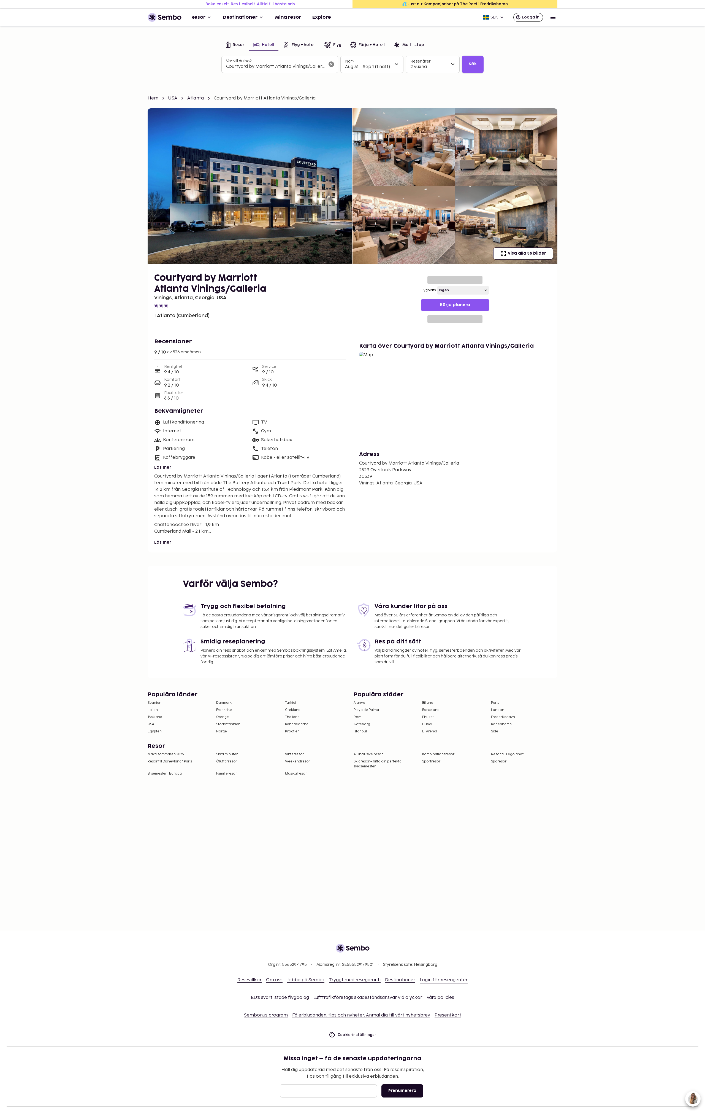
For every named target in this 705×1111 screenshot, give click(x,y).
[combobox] (275, 66)
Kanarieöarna (296, 724)
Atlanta (195, 98)
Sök (473, 64)
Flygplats (428, 290)
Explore (321, 17)
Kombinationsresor (438, 754)
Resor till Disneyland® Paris (170, 761)
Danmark (224, 703)
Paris (495, 703)
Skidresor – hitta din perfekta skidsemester (378, 763)
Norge (221, 731)
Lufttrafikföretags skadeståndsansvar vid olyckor (367, 997)
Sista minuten (227, 754)
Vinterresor (294, 754)
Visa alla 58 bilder (527, 253)
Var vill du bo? (238, 61)
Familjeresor (226, 774)
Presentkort (448, 1015)
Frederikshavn (503, 717)
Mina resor (288, 17)
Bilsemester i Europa (165, 774)
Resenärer (420, 61)
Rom (357, 717)
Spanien (154, 703)
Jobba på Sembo (305, 980)
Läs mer (162, 467)
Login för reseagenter (444, 980)
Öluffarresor (226, 761)
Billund (427, 703)
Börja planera (455, 305)
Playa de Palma (366, 710)
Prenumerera (402, 1091)
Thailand (292, 717)
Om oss (274, 980)
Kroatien (292, 731)
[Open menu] (553, 17)
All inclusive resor (368, 754)
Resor (198, 17)
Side (494, 731)
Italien (153, 710)
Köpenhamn (501, 724)
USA (172, 98)
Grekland (292, 710)
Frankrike (224, 710)
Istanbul (360, 731)
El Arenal (429, 731)
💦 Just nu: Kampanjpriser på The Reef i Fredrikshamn (455, 4)
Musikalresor (296, 774)
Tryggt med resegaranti (355, 980)
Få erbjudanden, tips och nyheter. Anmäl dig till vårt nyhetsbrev (361, 1015)
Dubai (427, 724)
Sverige (222, 717)
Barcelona (431, 710)
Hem (153, 98)
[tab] (235, 45)
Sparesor (498, 761)
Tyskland (155, 717)
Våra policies (440, 997)
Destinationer (240, 17)
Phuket (428, 717)
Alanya (359, 703)
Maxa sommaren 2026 (166, 754)
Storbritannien (228, 724)
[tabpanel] (352, 64)
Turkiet (290, 703)
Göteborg (362, 724)
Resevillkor (249, 980)
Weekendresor (297, 761)
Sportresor (431, 761)
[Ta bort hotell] (331, 64)
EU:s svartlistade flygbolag (280, 997)
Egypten (155, 731)
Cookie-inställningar (357, 1034)
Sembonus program (266, 1015)
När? (349, 61)
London (497, 710)
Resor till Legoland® (507, 754)
